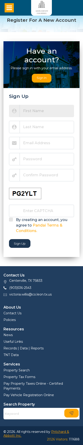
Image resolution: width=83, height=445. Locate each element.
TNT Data (11, 355)
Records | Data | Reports (23, 348)
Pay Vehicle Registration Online (28, 395)
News (8, 335)
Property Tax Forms (19, 377)
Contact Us (12, 313)
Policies (9, 320)
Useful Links (13, 342)
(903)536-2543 (20, 288)
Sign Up (20, 243)
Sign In (42, 78)
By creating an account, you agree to (41, 225)
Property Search (16, 370)
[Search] (71, 413)
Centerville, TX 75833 (25, 281)
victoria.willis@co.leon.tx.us (30, 294)
